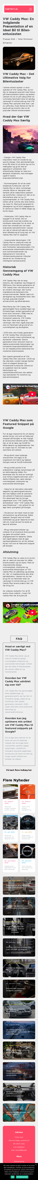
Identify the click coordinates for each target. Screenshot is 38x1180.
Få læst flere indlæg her (19, 770)
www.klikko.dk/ (21, 1150)
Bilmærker (7, 43)
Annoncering (19, 1161)
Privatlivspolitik (22, 1177)
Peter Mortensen (25, 39)
